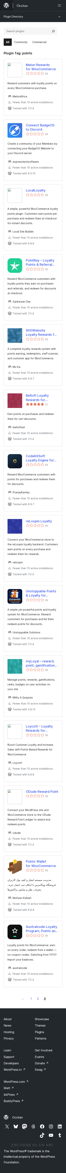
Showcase (42, 1019)
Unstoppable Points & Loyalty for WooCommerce (41, 593)
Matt (9, 1088)
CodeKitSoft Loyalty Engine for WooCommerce (40, 458)
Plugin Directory (13, 16)
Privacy (9, 1038)
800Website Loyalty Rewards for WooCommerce (41, 332)
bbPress (11, 1094)
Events (39, 1057)
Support (9, 1057)
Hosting (9, 1032)
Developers (11, 1063)
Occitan (17, 1117)
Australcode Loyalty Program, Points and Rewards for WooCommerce (41, 929)
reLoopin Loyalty (39, 521)
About (8, 1019)
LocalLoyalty (35, 190)
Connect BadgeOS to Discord (40, 127)
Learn (7, 1050)
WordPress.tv (14, 1069)
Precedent (23, 998)
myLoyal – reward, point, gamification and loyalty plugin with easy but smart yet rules (41, 663)
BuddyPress (14, 1101)
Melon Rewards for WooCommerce (41, 67)
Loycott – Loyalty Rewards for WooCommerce (39, 728)
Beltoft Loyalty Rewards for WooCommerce (38, 398)
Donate (42, 1063)
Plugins (39, 1032)
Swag (40, 1069)
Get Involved (43, 1050)
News (7, 1025)
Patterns (40, 1038)
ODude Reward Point (42, 791)
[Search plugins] (53, 31)
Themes (40, 1025)
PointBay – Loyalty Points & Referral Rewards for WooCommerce (40, 262)
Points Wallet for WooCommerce (41, 864)
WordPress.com (16, 1081)
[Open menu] (60, 5)
